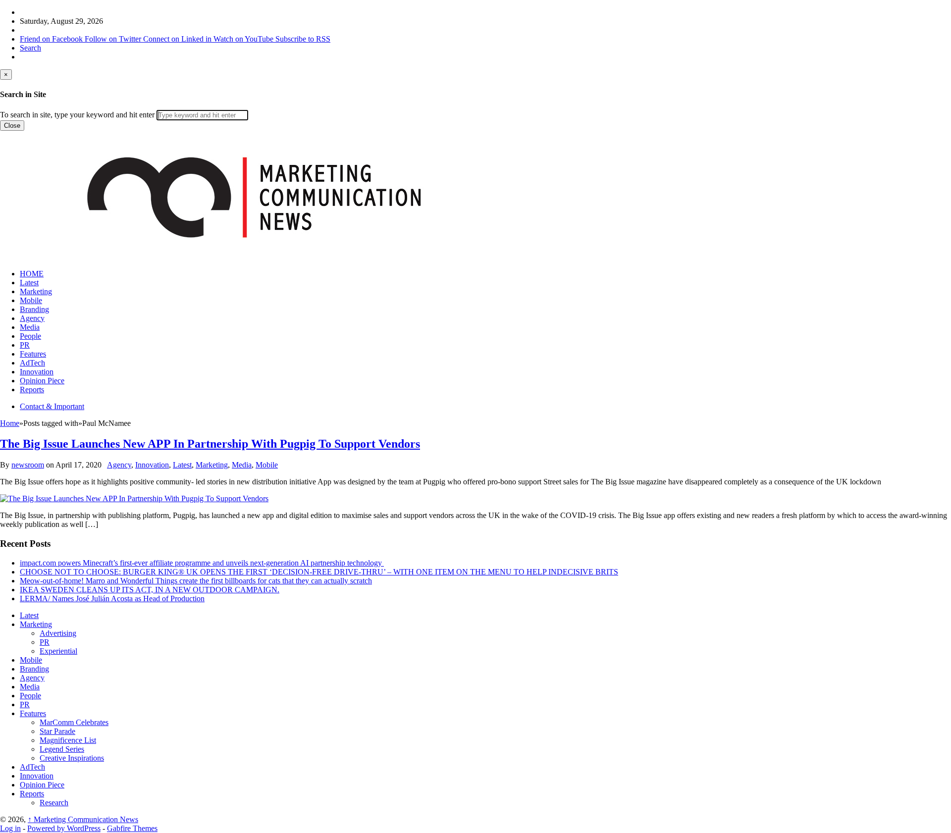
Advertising (58, 633)
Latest (29, 282)
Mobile (31, 300)
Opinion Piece (42, 380)
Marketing (36, 291)
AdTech (32, 363)
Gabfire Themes (132, 828)
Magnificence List (68, 740)
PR (25, 345)
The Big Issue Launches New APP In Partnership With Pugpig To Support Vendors (210, 443)
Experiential (58, 651)
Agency (32, 318)
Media (30, 327)
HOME (32, 273)
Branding (34, 309)
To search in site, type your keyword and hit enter (77, 114)
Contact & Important (52, 406)
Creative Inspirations (72, 758)
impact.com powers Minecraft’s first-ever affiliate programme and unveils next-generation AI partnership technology (202, 563)
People (30, 336)
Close (12, 125)
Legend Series (62, 749)
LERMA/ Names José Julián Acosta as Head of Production (112, 598)
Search (30, 48)
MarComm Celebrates (74, 722)
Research (54, 802)
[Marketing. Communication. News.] (253, 257)
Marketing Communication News (83, 819)
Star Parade (57, 731)
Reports (32, 389)
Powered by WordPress (64, 828)
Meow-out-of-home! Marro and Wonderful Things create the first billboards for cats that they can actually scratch (196, 580)
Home (9, 423)
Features (33, 354)
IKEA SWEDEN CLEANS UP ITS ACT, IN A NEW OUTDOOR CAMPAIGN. (149, 589)
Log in (10, 828)
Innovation (36, 371)
